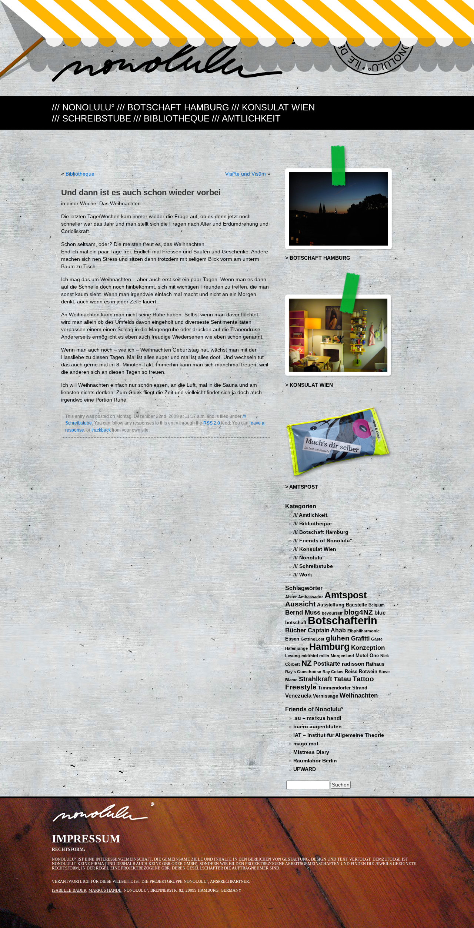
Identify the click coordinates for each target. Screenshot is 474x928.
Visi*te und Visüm (245, 174)
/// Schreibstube (91, 118)
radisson (353, 664)
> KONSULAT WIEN (309, 385)
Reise (351, 671)
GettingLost (312, 639)
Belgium (376, 605)
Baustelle (356, 605)
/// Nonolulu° (83, 107)
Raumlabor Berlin (315, 761)
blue (379, 613)
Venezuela (298, 696)
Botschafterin (342, 620)
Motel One (367, 655)
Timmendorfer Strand (342, 688)
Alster (291, 597)
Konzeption (368, 647)
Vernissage (325, 696)
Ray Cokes (333, 671)
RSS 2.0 (211, 423)
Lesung (292, 655)
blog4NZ (358, 612)
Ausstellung (330, 605)
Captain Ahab (327, 630)
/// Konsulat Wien (273, 107)
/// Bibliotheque (171, 118)
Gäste (377, 639)
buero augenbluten (317, 726)
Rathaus (375, 664)
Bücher (295, 630)
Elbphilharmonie (363, 631)
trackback (101, 430)
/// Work (302, 575)
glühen (338, 638)
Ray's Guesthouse (303, 671)
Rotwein (368, 671)
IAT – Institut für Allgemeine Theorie (338, 735)
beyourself (332, 613)
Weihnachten (359, 695)
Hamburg (329, 646)
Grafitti (360, 638)
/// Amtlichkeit (246, 118)
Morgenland (342, 655)
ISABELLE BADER (69, 890)
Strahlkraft (315, 679)
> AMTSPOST (301, 487)
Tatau (342, 679)
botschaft (295, 622)
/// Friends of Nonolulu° (322, 540)
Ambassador (310, 597)
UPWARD (304, 769)
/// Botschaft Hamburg (173, 107)
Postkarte (326, 663)
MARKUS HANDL (105, 890)
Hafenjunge (296, 648)
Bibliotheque (80, 174)
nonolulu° (104, 813)
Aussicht (300, 604)
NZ (306, 663)
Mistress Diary (311, 752)
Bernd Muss (302, 612)
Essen (292, 639)
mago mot (305, 743)
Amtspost (345, 595)
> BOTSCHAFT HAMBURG (317, 258)
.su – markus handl (317, 718)
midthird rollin (315, 655)
